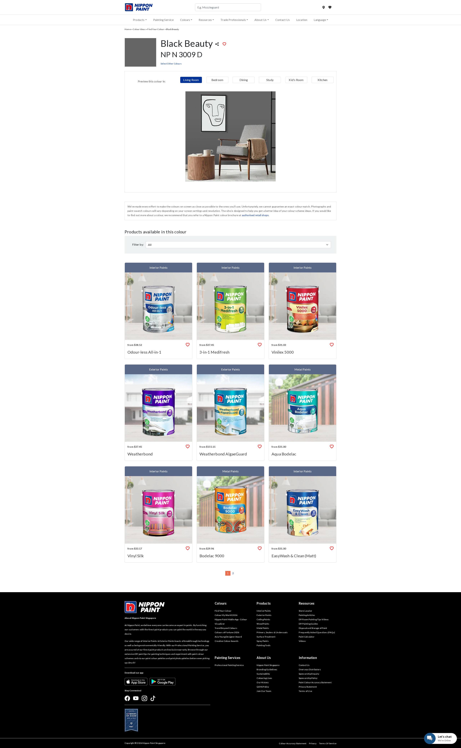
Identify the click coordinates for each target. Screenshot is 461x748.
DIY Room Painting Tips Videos (314, 619)
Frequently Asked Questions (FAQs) (317, 632)
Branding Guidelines (267, 669)
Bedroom (217, 80)
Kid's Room (296, 80)
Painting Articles (307, 615)
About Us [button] (260, 19)
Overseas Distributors (310, 669)
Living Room (191, 80)
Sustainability (263, 673)
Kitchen (322, 80)
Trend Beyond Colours (226, 628)
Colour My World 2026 (226, 615)
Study (270, 80)
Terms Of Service (327, 743)
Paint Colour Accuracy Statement (315, 682)
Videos (302, 641)
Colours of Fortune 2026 (227, 632)
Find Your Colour (155, 29)
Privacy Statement (308, 686)
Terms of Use (305, 691)
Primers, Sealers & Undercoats (272, 632)
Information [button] (308, 658)
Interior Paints (264, 610)
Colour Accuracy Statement (292, 743)
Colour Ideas (139, 29)
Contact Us (282, 19)
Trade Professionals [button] (233, 19)
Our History (262, 682)
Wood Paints (263, 623)
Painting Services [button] (227, 658)
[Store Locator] (324, 7)
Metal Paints (263, 628)
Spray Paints (262, 641)
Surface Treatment (266, 636)
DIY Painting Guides (308, 623)
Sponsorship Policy (308, 678)
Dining (244, 80)
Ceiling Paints (263, 619)
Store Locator (305, 610)
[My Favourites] (329, 7)
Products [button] (139, 19)
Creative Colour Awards (226, 641)
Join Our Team (264, 691)
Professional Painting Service (229, 665)
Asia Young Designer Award (228, 636)
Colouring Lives (264, 678)
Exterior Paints (264, 615)
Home (128, 29)
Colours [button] (185, 19)
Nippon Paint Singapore (268, 665)
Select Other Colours (171, 63)
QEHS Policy (263, 686)
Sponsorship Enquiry (309, 673)
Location (301, 19)
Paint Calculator (306, 636)
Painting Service (163, 19)
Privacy (312, 743)
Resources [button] (205, 19)
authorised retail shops (255, 215)
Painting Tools (263, 645)
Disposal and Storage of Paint (313, 628)
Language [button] (320, 19)
